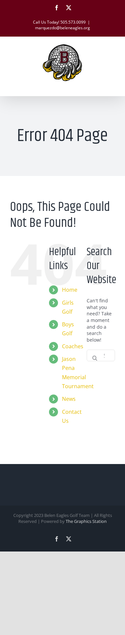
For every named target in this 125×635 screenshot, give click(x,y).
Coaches (72, 346)
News (69, 398)
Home (69, 289)
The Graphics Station (86, 521)
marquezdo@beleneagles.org (62, 28)
